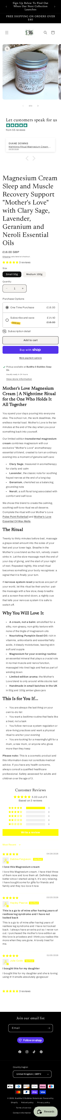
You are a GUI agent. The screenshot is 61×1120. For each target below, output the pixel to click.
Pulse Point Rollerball (15, 516)
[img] (32, 125)
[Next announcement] (54, 6)
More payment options (30, 358)
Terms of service (23, 1108)
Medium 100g (34, 274)
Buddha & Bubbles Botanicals (28, 1098)
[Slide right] (38, 106)
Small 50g (12, 274)
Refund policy (27, 1102)
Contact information (22, 1113)
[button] (7, 32)
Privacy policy (43, 1102)
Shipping (7, 257)
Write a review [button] (30, 832)
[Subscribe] (49, 1028)
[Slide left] (23, 106)
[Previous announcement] (6, 6)
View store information (19, 379)
